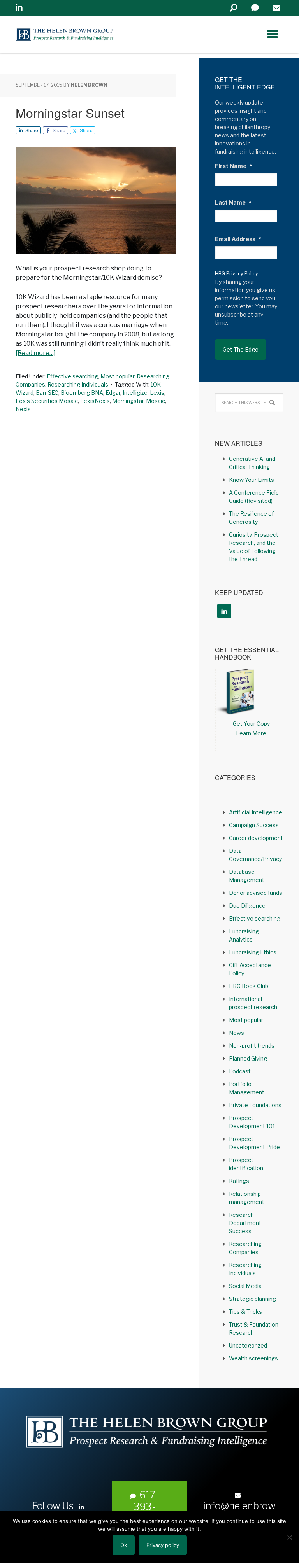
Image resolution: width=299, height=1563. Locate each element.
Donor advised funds (255, 892)
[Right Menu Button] (272, 34)
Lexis (157, 392)
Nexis (23, 409)
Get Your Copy (251, 723)
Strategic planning (252, 1298)
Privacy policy (162, 1545)
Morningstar (128, 400)
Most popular (117, 376)
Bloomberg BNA (82, 392)
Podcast (240, 1071)
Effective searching (72, 376)
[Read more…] (36, 353)
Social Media (245, 1286)
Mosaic (155, 400)
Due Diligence (247, 905)
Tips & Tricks (245, 1311)
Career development (256, 838)
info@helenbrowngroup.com (239, 1511)
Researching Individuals (77, 384)
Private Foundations (255, 1105)
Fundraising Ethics (252, 952)
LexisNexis (95, 400)
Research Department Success (245, 1222)
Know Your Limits (251, 479)
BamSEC (47, 392)
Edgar (113, 392)
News (236, 1032)
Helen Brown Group (88, 34)
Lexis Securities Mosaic (47, 400)
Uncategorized (248, 1345)
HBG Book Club (248, 986)
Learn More (251, 733)
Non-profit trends (251, 1045)
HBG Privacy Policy (236, 274)
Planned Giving (248, 1058)
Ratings (239, 1181)
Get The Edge (241, 349)
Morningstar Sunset (70, 112)
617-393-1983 (146, 1506)
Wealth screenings (253, 1358)
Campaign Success (254, 825)
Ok (123, 1545)
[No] (289, 1537)
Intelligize (135, 392)
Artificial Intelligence (255, 812)
